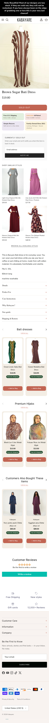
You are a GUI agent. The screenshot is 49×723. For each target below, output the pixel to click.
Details (5, 285)
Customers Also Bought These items (24, 480)
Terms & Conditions (23, 699)
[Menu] (3, 20)
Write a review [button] (24, 574)
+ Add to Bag (12, 388)
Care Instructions (9, 298)
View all (24, 333)
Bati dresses (24, 329)
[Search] (8, 20)
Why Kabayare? (8, 305)
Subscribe (24, 665)
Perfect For (6, 292)
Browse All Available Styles (24, 246)
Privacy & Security (8, 699)
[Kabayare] (24, 20)
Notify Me (24, 155)
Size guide (6, 312)
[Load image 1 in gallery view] (24, 56)
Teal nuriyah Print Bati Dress (24, 713)
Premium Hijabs (24, 403)
